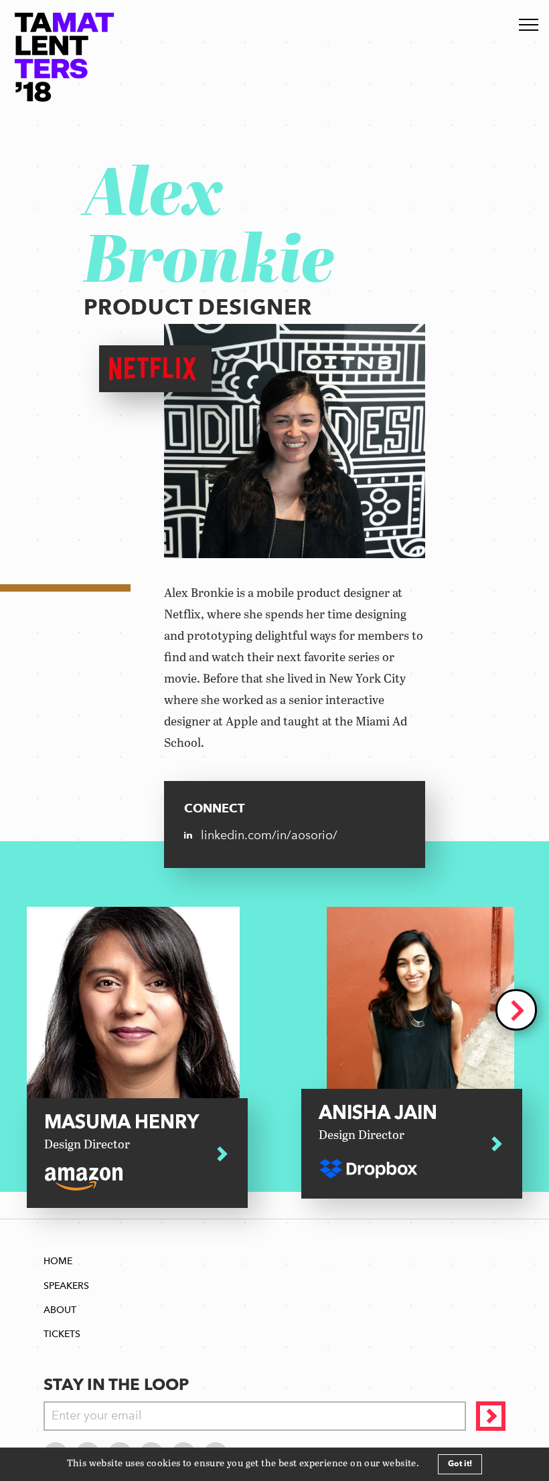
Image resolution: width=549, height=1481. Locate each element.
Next (516, 1010)
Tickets (62, 1334)
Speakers (66, 1286)
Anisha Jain (378, 1123)
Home (58, 1261)
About (60, 1310)
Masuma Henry (121, 1133)
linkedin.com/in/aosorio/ (269, 835)
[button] (424, 1464)
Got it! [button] (460, 1464)
